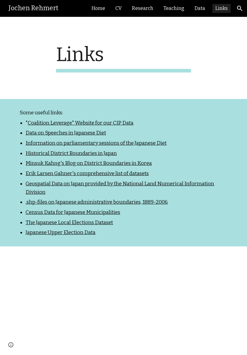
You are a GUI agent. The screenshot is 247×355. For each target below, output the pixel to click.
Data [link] (200, 8)
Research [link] (142, 8)
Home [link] (98, 8)
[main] (124, 58)
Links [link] (221, 8)
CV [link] (118, 8)
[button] (240, 8)
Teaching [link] (174, 8)
